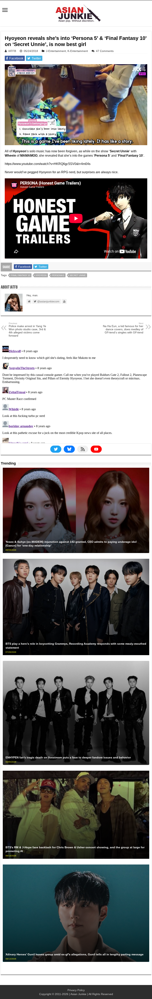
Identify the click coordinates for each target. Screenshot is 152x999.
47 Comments (105, 51)
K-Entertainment (77, 51)
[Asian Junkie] (76, 12)
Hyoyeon (41, 275)
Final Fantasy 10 (20, 275)
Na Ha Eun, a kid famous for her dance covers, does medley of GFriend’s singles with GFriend (123, 328)
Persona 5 (58, 275)
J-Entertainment (56, 51)
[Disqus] (76, 393)
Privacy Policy (76, 990)
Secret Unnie (78, 275)
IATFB (12, 51)
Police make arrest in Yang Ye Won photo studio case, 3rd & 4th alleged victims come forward (27, 329)
